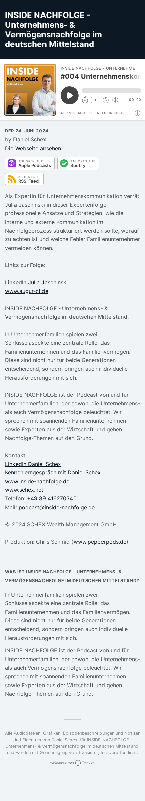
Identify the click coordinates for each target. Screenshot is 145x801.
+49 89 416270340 (52, 498)
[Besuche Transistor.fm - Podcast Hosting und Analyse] (138, 113)
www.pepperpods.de (100, 541)
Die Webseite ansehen (33, 148)
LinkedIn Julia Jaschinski (36, 282)
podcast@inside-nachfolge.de (57, 507)
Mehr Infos (113, 113)
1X (95, 100)
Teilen (93, 113)
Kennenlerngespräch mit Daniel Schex (53, 472)
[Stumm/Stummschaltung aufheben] (115, 100)
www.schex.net (24, 489)
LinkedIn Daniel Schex (33, 464)
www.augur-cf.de (26, 291)
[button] (111, 90)
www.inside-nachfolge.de (37, 481)
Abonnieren (73, 113)
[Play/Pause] (30, 89)
